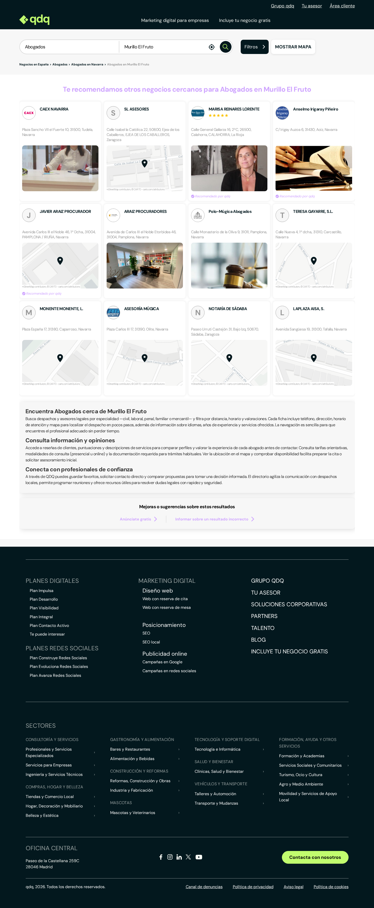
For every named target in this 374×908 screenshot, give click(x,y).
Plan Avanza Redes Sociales (55, 675)
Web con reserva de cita (165, 598)
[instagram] (170, 858)
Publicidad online (164, 654)
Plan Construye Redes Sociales (58, 658)
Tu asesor (312, 6)
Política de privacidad (253, 886)
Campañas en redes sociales (169, 670)
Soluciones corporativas (289, 604)
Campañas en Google (162, 662)
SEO (146, 633)
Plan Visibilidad (44, 608)
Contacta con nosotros (315, 857)
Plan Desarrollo (44, 599)
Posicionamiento (164, 625)
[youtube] (199, 859)
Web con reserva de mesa (166, 607)
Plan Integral (41, 617)
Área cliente (342, 6)
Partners (264, 616)
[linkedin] (179, 858)
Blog (258, 639)
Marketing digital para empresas (175, 20)
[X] (188, 858)
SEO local (151, 642)
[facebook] (161, 858)
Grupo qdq (282, 6)
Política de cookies (331, 886)
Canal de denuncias (204, 886)
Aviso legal (294, 886)
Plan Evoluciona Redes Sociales (59, 666)
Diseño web (157, 590)
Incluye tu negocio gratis (244, 20)
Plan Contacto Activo (49, 625)
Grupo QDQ (267, 580)
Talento (263, 628)
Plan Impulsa (41, 590)
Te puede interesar (47, 634)
